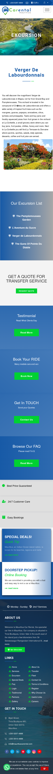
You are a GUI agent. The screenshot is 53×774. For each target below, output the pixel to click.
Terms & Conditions (40, 684)
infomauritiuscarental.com (20, 743)
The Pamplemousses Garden (28, 217)
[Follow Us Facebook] (7, 752)
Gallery (15, 701)
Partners (15, 697)
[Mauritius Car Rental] (46, 2)
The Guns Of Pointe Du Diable (28, 245)
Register (35, 688)
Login (14, 688)
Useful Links (37, 697)
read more (12, 554)
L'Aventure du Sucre (24, 227)
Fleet (34, 675)
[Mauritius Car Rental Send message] (6, 767)
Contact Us (36, 679)
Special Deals (18, 679)
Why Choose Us (38, 692)
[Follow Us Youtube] (39, 752)
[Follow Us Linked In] (18, 752)
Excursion (16, 675)
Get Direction (16, 649)
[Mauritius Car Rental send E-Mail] (27, 2)
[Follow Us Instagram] (34, 752)
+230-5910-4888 (16, 738)
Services (15, 671)
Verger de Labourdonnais (27, 235)
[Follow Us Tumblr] (28, 752)
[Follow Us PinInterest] (23, 752)
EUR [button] (35, 2)
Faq (13, 684)
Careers (35, 701)
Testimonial (17, 692)
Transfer (35, 671)
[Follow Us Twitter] (12, 752)
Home (14, 667)
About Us (35, 667)
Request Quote (26, 291)
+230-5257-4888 (17, 2)
